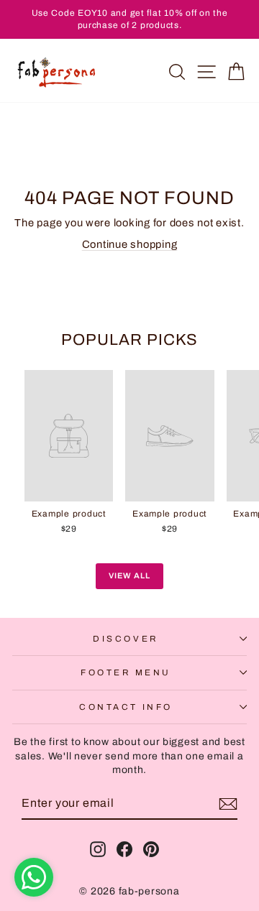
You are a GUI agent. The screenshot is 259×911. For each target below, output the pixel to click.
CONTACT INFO (125, 707)
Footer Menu (126, 672)
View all (129, 575)
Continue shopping (130, 244)
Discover (125, 638)
